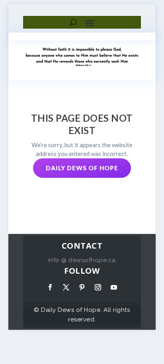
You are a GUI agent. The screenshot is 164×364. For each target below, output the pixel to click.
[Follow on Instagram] (98, 287)
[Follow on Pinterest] (82, 287)
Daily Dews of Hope (82, 167)
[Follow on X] (66, 287)
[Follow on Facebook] (50, 287)
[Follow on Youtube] (113, 287)
